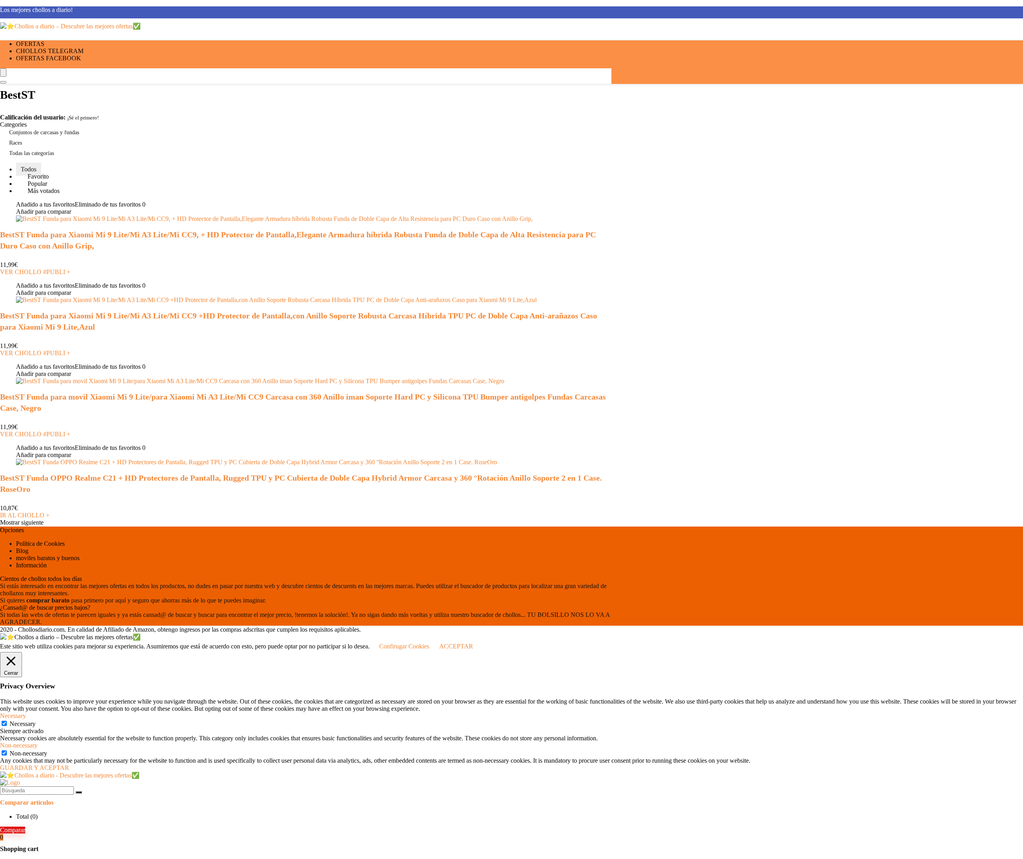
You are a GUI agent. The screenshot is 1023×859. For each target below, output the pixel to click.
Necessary (23, 723)
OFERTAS (30, 43)
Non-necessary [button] (19, 745)
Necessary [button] (13, 715)
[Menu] (3, 72)
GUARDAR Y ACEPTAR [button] (34, 767)
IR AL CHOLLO (25, 515)
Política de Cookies (40, 543)
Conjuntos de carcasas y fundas (44, 132)
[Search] (3, 82)
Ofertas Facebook (48, 58)
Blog (22, 550)
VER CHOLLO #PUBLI (35, 271)
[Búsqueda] (79, 792)
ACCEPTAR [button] (456, 646)
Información (31, 565)
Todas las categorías (31, 153)
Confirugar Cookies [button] (404, 646)
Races (15, 143)
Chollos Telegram (50, 51)
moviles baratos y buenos (48, 558)
